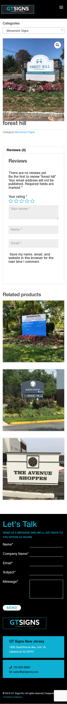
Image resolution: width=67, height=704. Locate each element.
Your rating (18, 196)
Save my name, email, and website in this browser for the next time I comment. (31, 258)
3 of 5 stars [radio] (21, 201)
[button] (57, 45)
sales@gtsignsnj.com (25, 672)
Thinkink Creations (12, 697)
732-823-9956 (21, 667)
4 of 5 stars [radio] (27, 201)
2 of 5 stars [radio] (16, 201)
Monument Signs (25, 132)
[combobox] (33, 30)
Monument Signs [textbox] (16, 31)
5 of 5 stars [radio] (32, 201)
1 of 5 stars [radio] (11, 201)
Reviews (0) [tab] (16, 150)
